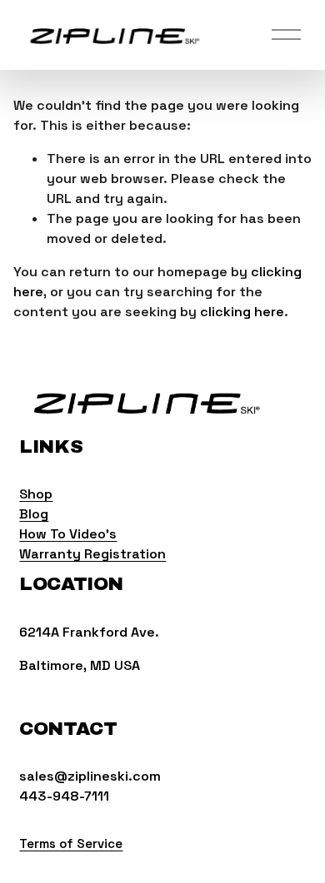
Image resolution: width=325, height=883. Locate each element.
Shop (35, 494)
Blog (33, 514)
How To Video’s (68, 534)
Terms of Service (70, 843)
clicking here (242, 311)
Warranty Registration (92, 554)
